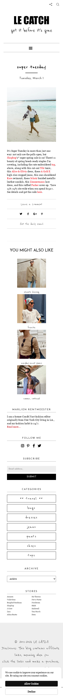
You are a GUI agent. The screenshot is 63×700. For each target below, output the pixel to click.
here (39, 192)
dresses (32, 517)
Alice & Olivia (20, 171)
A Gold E (46, 171)
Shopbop (11, 157)
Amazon (10, 597)
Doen (34, 614)
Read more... (14, 426)
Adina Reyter (12, 614)
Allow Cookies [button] (31, 683)
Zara (8, 611)
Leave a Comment (31, 204)
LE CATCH (31, 20)
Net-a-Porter (36, 599)
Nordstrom (36, 602)
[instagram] (23, 446)
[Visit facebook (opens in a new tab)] (28, 214)
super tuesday (31, 67)
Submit (31, 476)
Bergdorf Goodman (14, 602)
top (53, 164)
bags (31, 508)
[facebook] (34, 446)
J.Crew (9, 608)
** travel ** (31, 498)
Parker (34, 185)
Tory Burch (36, 611)
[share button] (57, 4)
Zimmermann (37, 181)
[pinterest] (28, 446)
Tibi (42, 168)
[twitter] (40, 446)
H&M (34, 605)
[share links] (50, 4)
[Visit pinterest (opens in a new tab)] (42, 214)
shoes (31, 546)
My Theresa (36, 597)
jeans (31, 527)
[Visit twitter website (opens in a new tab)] (21, 214)
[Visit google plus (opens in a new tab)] (35, 214)
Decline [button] (31, 691)
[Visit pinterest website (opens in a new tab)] (15, 95)
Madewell (35, 608)
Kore (9, 178)
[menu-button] (31, 47)
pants (31, 536)
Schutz (33, 178)
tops (31, 555)
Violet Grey (11, 599)
